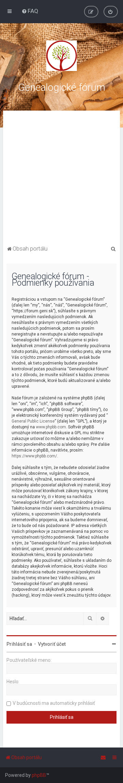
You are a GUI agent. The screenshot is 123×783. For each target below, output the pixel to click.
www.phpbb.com (51, 427)
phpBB (39, 775)
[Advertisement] (61, 178)
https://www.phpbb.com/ (34, 456)
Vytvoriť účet (52, 644)
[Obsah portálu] (61, 55)
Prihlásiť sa (19, 644)
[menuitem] (30, 11)
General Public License (33, 421)
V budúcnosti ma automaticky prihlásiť (54, 703)
